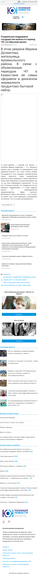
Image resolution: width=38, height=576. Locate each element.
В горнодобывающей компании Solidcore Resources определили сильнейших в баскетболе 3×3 (22, 403)
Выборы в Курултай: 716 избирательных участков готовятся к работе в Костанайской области (22, 373)
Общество (14, 44)
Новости (6, 547)
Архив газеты (8, 550)
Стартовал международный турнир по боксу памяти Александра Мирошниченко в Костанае (23, 393)
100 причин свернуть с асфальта (11, 466)
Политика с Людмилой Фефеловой (12, 502)
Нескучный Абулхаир (7, 417)
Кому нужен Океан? (7, 461)
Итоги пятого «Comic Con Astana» (12, 422)
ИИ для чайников (6, 427)
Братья (2, 471)
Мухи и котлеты (5, 432)
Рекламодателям (9, 558)
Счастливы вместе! (7, 456)
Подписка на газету (19, 3)
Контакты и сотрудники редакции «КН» (17, 561)
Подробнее (19, 314)
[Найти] (19, 2)
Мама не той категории (8, 483)
